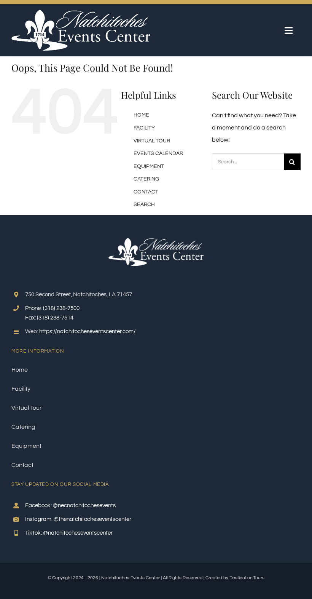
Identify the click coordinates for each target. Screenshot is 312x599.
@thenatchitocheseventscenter (92, 519)
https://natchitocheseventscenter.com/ (87, 331)
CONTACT (146, 192)
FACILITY (144, 128)
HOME (141, 115)
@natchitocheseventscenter (78, 533)
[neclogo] (80, 13)
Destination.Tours (246, 577)
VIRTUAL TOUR (152, 141)
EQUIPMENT (149, 166)
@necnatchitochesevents (84, 505)
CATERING (146, 179)
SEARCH (144, 204)
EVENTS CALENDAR (158, 153)
